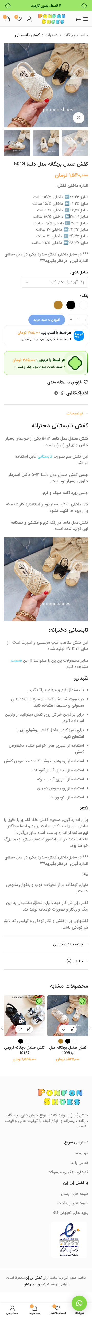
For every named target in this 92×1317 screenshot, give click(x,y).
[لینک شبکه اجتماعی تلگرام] (56, 393)
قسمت (16, 660)
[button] (83, 85)
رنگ (85, 296)
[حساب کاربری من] (29, 19)
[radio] (83, 305)
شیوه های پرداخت (72, 1203)
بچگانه (69, 35)
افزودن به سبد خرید (46, 319)
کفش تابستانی (27, 35)
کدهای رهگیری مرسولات (67, 1172)
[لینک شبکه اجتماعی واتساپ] (63, 393)
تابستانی (44, 456)
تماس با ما (79, 1163)
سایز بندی (80, 272)
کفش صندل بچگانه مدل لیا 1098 (67, 1050)
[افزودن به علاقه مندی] (63, 1029)
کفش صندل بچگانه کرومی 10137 (24, 1050)
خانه (84, 35)
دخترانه (51, 35)
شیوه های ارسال (74, 1194)
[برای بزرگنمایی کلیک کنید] (78, 117)
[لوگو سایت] (51, 18)
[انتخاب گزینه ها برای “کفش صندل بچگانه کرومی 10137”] (28, 1029)
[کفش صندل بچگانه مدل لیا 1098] (67, 1015)
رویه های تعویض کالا (70, 1213)
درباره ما (81, 1153)
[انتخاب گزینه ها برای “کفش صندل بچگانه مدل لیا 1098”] (72, 1029)
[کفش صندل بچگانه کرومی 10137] (24, 1015)
